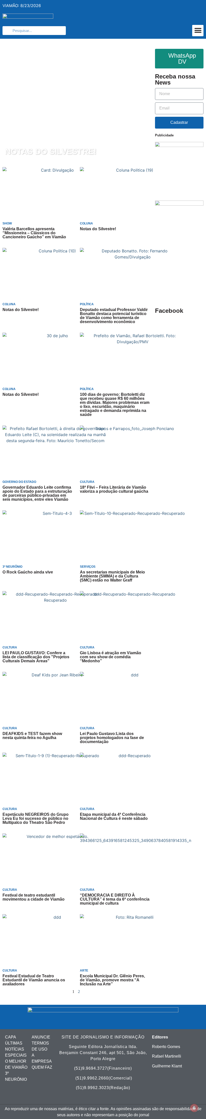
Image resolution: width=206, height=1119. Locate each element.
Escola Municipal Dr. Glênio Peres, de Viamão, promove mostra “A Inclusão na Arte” (112, 980)
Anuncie (41, 1037)
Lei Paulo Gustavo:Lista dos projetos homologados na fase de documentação (112, 737)
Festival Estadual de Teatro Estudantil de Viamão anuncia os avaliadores (34, 980)
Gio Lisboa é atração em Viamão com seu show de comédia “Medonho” (110, 657)
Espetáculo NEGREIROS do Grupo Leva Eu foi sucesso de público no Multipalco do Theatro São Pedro (36, 818)
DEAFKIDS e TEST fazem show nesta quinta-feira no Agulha (32, 735)
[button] (197, 30)
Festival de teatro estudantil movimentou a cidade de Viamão (34, 897)
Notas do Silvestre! (50, 151)
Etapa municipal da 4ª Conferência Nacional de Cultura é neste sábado (114, 816)
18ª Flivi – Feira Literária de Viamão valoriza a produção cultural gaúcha (114, 489)
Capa (10, 1037)
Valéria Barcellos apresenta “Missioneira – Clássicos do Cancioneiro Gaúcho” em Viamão (34, 233)
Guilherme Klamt (167, 1066)
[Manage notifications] (194, 1108)
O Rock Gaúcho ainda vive (28, 572)
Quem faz (42, 1067)
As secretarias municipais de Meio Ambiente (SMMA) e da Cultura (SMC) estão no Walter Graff (112, 576)
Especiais (16, 1055)
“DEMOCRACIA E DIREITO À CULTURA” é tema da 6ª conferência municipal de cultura (114, 899)
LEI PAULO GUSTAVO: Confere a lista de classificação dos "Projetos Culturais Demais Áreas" (36, 657)
